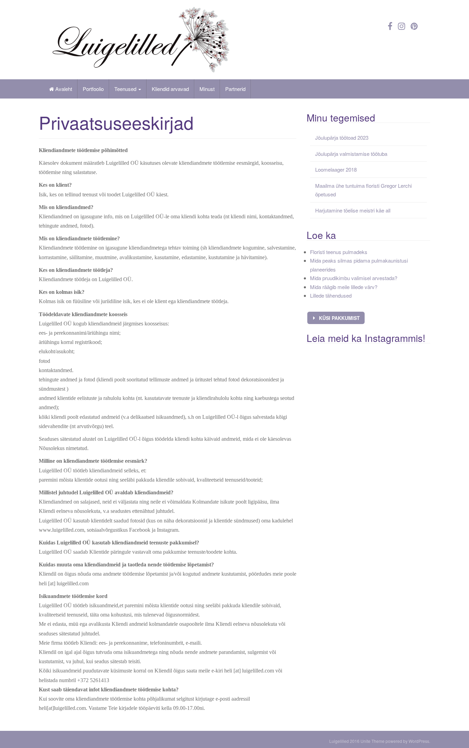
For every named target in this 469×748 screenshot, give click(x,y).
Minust (207, 88)
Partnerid (235, 88)
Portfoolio (93, 88)
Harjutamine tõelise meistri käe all (352, 210)
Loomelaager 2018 (336, 169)
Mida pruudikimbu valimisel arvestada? (353, 277)
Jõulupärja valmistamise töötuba (351, 153)
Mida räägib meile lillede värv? (343, 286)
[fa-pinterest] (414, 26)
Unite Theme (373, 741)
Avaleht (63, 88)
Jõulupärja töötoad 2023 (341, 137)
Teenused (126, 88)
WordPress (419, 741)
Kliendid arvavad (170, 88)
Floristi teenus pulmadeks (338, 251)
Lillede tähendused (331, 295)
